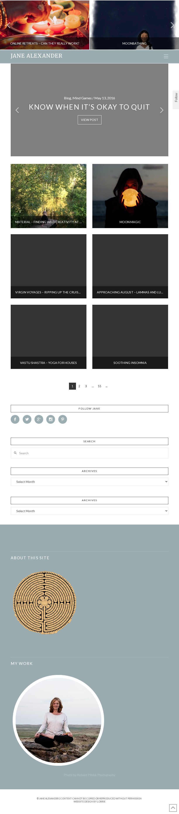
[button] (166, 56)
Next (169, 25)
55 (99, 386)
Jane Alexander (36, 56)
